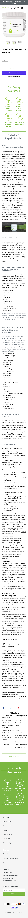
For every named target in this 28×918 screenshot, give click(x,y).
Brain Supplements (7, 720)
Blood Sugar (18, 720)
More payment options (14, 76)
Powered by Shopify (18, 913)
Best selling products (21, 716)
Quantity (4, 60)
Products (5, 854)
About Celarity (7, 821)
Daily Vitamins (6, 723)
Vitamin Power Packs (21, 745)
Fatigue (17, 730)
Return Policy (7, 838)
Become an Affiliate (8, 826)
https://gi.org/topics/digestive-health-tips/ (13, 680)
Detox (17, 725)
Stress (3, 742)
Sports (17, 742)
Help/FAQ (6, 830)
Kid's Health (18, 733)
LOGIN (17, 7)
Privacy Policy (7, 843)
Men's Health (5, 733)
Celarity (11, 913)
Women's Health (20, 747)
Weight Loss (5, 745)
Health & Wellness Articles (10, 858)
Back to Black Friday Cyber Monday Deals (15, 755)
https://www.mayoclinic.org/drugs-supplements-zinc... (11, 683)
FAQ (4, 862)
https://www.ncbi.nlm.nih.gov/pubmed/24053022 (15, 685)
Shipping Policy (7, 834)
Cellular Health (19, 723)
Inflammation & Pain (8, 730)
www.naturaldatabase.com (17, 662)
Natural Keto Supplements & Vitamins (6, 737)
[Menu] (25, 7)
